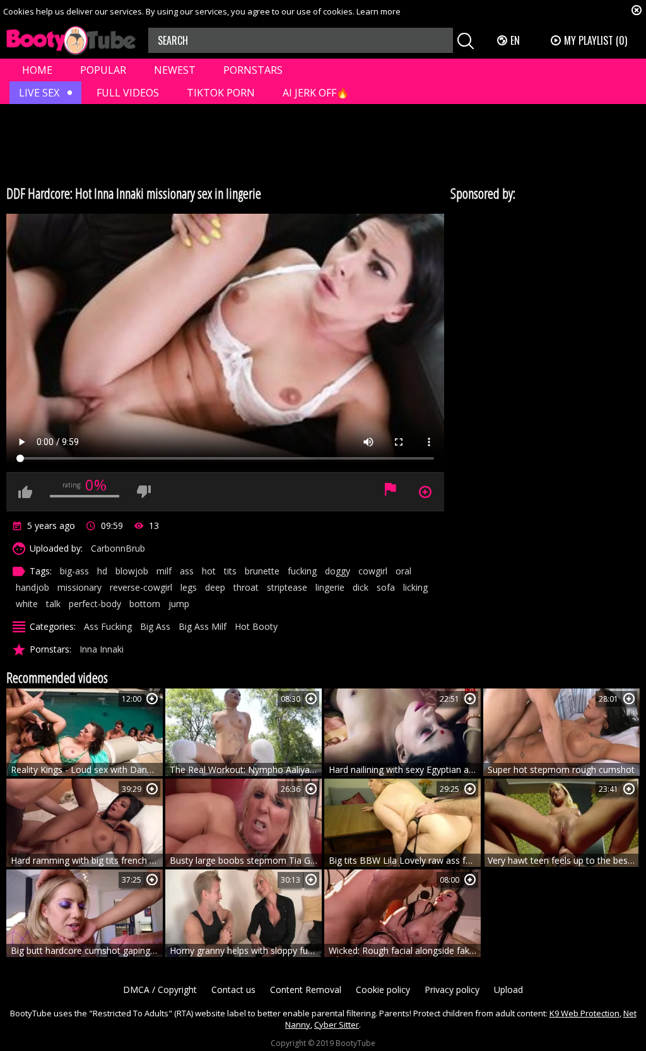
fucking (302, 571)
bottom (144, 604)
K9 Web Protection (584, 1013)
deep (215, 587)
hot (209, 571)
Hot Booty (256, 626)
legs (188, 587)
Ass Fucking (108, 626)
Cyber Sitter (336, 1024)
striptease (287, 587)
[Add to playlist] (152, 699)
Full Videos (128, 93)
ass (187, 571)
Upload (508, 990)
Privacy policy (452, 990)
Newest (175, 70)
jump (178, 604)
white (27, 604)
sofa (386, 587)
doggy (337, 571)
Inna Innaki (101, 649)
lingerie (329, 587)
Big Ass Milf (202, 626)
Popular (103, 70)
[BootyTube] (71, 40)
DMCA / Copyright (160, 990)
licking (415, 587)
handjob (32, 587)
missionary (79, 587)
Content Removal (305, 990)
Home (37, 70)
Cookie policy (383, 990)
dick (360, 587)
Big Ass (155, 626)
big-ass (74, 571)
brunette (262, 571)
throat (246, 587)
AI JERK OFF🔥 (316, 93)
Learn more (378, 11)
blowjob (131, 571)
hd (102, 571)
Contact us (233, 990)
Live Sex (39, 93)
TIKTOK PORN (221, 93)
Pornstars (253, 70)
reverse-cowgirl (141, 587)
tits (230, 571)
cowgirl (372, 571)
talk (53, 604)
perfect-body (95, 604)
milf (164, 571)
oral (403, 571)
